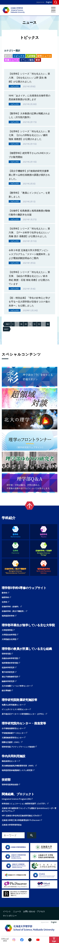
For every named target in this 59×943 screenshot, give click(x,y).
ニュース (17, 911)
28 (21, 324)
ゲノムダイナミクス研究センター (15, 709)
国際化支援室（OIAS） (11, 742)
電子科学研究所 (8, 672)
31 (35, 324)
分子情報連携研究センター (12, 728)
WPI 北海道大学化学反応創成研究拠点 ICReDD (21, 815)
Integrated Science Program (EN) (16, 799)
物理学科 (43, 535)
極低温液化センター (10, 761)
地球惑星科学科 (44, 570)
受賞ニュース (12, 59)
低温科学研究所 (8, 667)
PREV (8, 324)
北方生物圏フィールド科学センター (16, 686)
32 (39, 324)
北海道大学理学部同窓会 (12, 824)
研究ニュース (44, 55)
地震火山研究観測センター (12, 704)
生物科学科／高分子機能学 (15, 570)
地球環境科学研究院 (10, 663)
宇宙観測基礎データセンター (13, 733)
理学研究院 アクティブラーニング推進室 (18, 746)
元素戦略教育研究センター (12, 737)
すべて (8, 55)
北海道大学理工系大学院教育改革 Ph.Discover (21, 820)
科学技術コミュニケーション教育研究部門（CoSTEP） (24, 803)
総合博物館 (6, 690)
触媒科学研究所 (8, 681)
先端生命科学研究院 (10, 658)
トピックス (19, 55)
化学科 (15, 551)
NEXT (6, 329)
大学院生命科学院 (9, 634)
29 (26, 324)
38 (48, 324)
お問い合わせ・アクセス (34, 911)
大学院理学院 (7, 630)
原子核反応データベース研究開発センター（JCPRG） (23, 714)
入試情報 (31, 55)
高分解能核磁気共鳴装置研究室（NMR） (18, 765)
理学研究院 (6, 653)
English (49, 2)
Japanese (40, 2)
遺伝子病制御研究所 (10, 676)
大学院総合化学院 (9, 639)
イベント (7, 911)
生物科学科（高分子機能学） (13, 611)
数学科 (15, 535)
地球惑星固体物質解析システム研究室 (17, 770)
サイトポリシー (10, 915)
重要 (38, 59)
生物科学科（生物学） (11, 606)
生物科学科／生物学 (44, 552)
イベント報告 (27, 59)
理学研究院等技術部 (10, 784)
